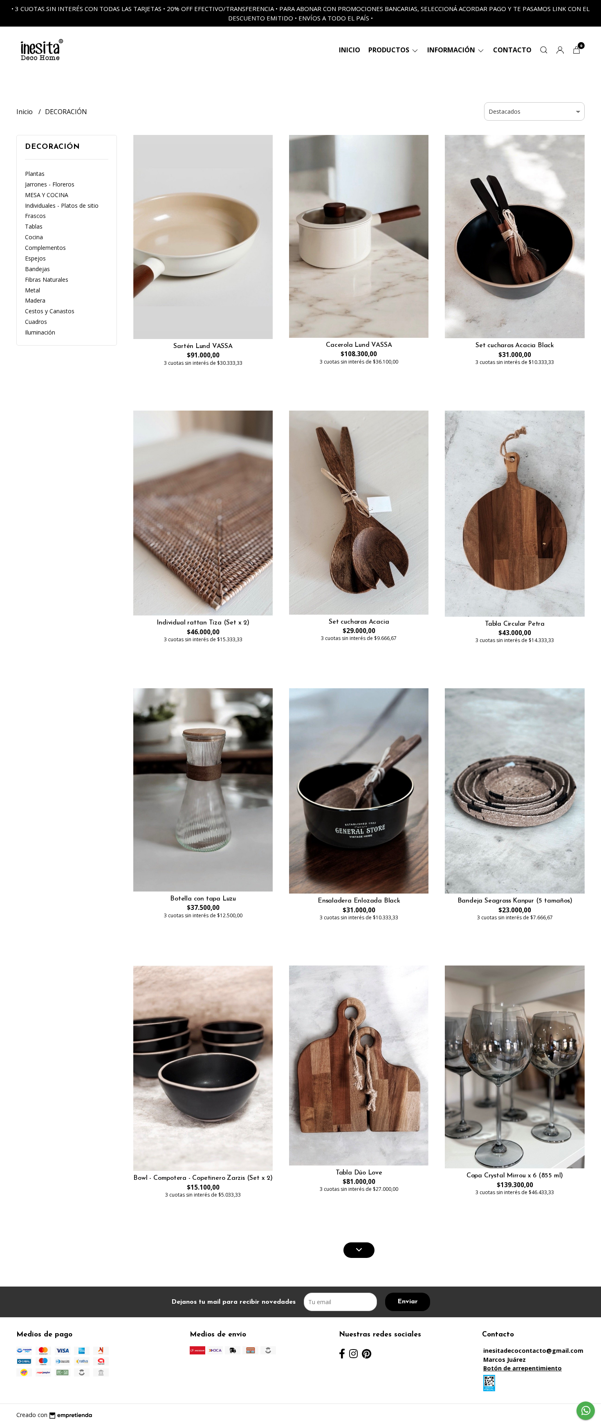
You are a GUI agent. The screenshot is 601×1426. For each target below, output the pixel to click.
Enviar (407, 1301)
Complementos (45, 248)
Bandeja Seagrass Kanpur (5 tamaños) (514, 901)
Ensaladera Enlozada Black (359, 901)
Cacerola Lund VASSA (359, 345)
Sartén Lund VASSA (202, 346)
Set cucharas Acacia (359, 622)
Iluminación (40, 332)
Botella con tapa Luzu (203, 899)
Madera (35, 300)
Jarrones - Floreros (49, 184)
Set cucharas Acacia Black (514, 345)
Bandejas (37, 269)
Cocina (34, 237)
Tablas (34, 226)
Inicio (349, 49)
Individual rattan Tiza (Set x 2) (203, 623)
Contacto (512, 49)
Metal (32, 290)
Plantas (35, 173)
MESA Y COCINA (46, 195)
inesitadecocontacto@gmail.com (533, 1350)
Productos (389, 49)
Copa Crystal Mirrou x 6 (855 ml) (514, 1175)
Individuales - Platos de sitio (62, 205)
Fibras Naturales (46, 279)
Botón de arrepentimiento (522, 1368)
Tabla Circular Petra (515, 624)
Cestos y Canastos (49, 311)
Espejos (35, 258)
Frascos (35, 216)
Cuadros (36, 322)
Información (452, 49)
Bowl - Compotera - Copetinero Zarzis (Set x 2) (202, 1178)
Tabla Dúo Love (359, 1173)
